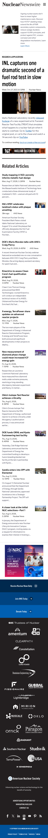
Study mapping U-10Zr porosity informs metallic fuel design (18, 176)
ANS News (17, 213)
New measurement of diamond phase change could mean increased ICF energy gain (15, 356)
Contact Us (24, 808)
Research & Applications (12, 56)
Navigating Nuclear (24, 804)
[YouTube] (29, 816)
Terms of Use (23, 834)
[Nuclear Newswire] (40, 816)
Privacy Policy (12, 834)
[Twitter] (13, 816)
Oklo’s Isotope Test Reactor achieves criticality (15, 396)
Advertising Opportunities (24, 800)
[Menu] (43, 4)
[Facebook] (7, 816)
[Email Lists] (24, 819)
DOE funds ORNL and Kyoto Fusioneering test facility (16, 434)
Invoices (32, 834)
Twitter (28, 130)
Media (38, 834)
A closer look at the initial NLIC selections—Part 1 (15, 509)
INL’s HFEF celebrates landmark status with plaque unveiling (16, 206)
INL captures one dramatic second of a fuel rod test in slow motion (23, 73)
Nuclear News (35, 89)
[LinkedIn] (18, 816)
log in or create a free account (32, 142)
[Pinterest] (35, 816)
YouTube (23, 137)
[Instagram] (24, 816)
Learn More (25, 45)
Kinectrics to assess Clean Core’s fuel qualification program (15, 273)
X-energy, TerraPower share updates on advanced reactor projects (16, 314)
